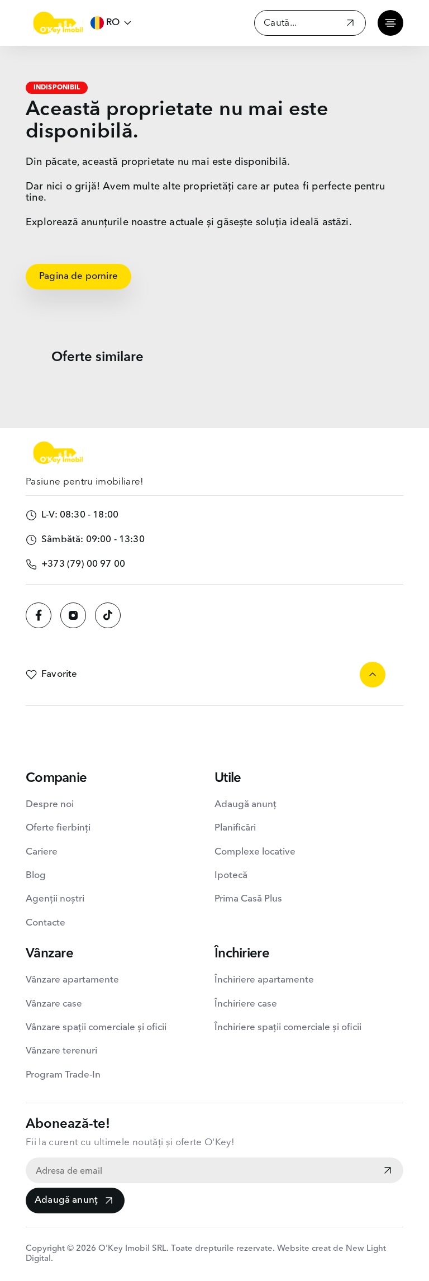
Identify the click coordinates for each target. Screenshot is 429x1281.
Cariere (42, 852)
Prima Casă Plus (248, 899)
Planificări (235, 828)
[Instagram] (73, 615)
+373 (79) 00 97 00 (83, 564)
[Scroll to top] (372, 674)
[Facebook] (38, 615)
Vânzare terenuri (61, 1051)
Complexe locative (254, 852)
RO (113, 22)
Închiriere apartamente (264, 980)
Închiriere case (245, 1004)
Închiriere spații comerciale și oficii (287, 1027)
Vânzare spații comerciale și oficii (96, 1027)
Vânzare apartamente (72, 980)
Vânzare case (54, 1004)
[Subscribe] (387, 1171)
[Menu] (390, 23)
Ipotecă (230, 875)
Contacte (45, 923)
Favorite (59, 674)
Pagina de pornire (78, 276)
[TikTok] (108, 615)
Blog (36, 875)
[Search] (350, 24)
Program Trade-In (63, 1075)
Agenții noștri (55, 899)
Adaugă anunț (66, 1200)
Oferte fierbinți (58, 828)
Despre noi (50, 804)
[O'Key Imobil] (58, 23)
